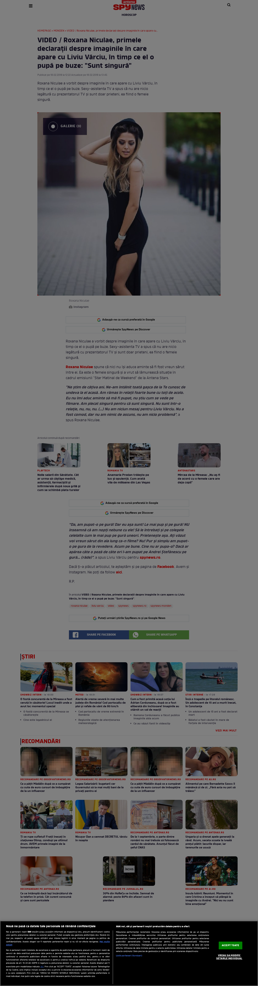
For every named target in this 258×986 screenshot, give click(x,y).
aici (42, 967)
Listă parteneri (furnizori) (129, 955)
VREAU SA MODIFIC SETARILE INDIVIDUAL (229, 956)
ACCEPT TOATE (230, 945)
